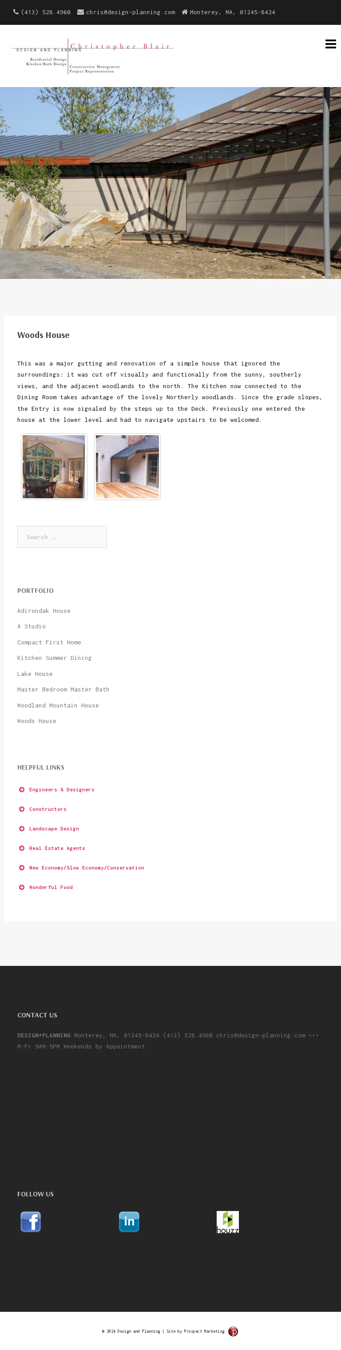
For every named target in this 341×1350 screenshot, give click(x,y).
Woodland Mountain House (58, 705)
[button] (170, 789)
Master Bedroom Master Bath (63, 689)
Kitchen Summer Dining (54, 657)
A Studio (31, 626)
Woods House (36, 720)
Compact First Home (49, 642)
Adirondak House (44, 610)
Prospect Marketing (204, 1331)
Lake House (35, 673)
